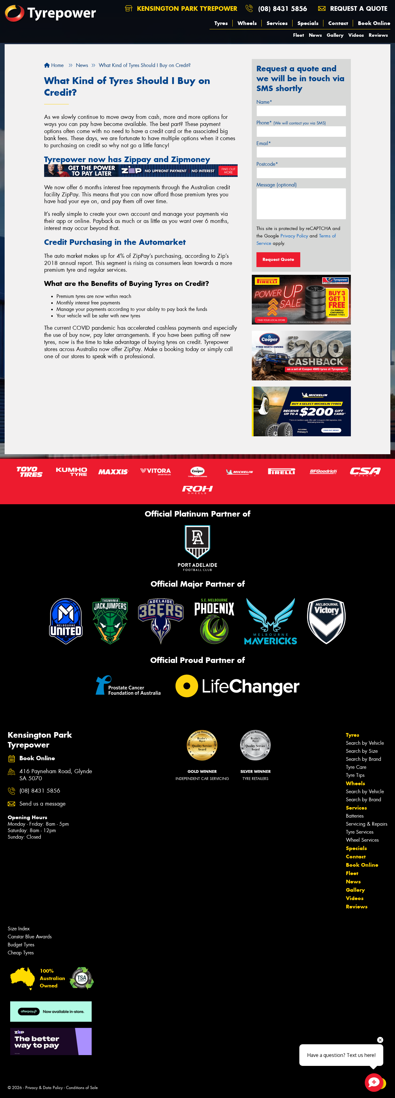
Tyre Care (356, 767)
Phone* (291, 122)
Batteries (355, 816)
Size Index (19, 928)
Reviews (378, 35)
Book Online (374, 23)
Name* (264, 102)
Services (277, 23)
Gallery (335, 35)
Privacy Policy (294, 236)
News (315, 35)
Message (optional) (276, 185)
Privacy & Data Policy (44, 1087)
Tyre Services (359, 832)
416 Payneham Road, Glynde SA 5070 (55, 775)
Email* (263, 143)
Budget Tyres (21, 944)
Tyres (221, 23)
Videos (356, 35)
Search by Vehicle (365, 743)
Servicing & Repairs (366, 824)
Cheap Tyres (21, 952)
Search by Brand (363, 759)
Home (57, 65)
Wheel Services (362, 840)
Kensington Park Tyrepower (186, 8)
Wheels (247, 23)
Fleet (298, 35)
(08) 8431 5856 (282, 8)
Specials (307, 23)
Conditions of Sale (82, 1087)
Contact (338, 23)
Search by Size (362, 751)
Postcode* (267, 164)
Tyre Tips (355, 775)
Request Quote (278, 259)
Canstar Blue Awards (30, 936)
